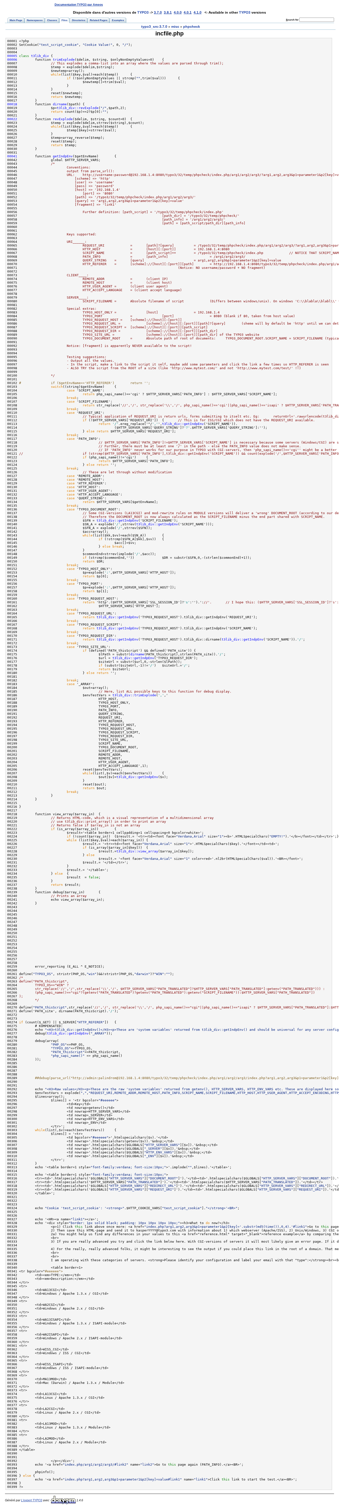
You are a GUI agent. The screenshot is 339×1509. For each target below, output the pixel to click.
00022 (12, 119)
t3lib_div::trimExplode (134, 695)
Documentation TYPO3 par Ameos (79, 4)
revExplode (63, 119)
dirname (60, 104)
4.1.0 (198, 12)
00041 (12, 156)
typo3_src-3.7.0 (154, 26)
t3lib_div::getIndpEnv (183, 424)
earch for (292, 19)
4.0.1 (188, 12)
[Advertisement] (243, 4)
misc (175, 26)
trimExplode (64, 59)
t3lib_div (40, 56)
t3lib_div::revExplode (78, 108)
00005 (12, 56)
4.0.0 (178, 12)
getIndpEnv (63, 156)
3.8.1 (168, 12)
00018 (12, 104)
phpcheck (191, 26)
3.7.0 (158, 12)
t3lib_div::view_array (137, 851)
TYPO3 (143, 12)
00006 (12, 59)
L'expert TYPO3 (31, 1500)
